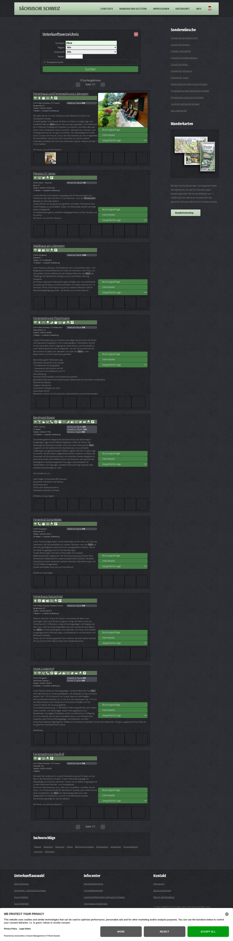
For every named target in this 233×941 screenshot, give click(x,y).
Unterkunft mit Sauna (181, 70)
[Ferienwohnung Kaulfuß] (123, 770)
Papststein (48, 846)
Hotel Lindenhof (43, 668)
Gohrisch (38, 851)
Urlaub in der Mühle (181, 51)
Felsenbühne (102, 846)
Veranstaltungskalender (95, 903)
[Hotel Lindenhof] (123, 685)
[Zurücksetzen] (136, 34)
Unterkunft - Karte (179, 77)
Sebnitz (37, 846)
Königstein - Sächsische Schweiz (30, 890)
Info (198, 8)
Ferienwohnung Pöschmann (51, 318)
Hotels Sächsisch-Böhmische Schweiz (189, 84)
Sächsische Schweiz (39, 9)
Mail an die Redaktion (164, 897)
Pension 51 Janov (44, 173)
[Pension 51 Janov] (123, 190)
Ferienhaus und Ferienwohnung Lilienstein (60, 94)
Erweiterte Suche (55, 62)
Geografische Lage (111, 140)
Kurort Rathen (21, 897)
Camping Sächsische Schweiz (185, 103)
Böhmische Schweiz (84, 846)
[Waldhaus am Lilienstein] (123, 262)
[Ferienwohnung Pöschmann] (123, 334)
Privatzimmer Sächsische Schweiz (187, 97)
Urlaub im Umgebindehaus (184, 57)
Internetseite (108, 134)
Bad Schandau (21, 883)
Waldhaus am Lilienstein (49, 246)
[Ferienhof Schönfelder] (123, 536)
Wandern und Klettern (133, 8)
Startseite (106, 8)
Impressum (158, 883)
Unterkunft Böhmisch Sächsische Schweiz (104, 897)
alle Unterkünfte (179, 110)
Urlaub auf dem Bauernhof (184, 37)
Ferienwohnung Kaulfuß (48, 754)
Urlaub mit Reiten (179, 64)
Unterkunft (183, 8)
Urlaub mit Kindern (180, 44)
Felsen (70, 846)
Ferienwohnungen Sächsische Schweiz (190, 90)
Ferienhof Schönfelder (47, 519)
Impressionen (161, 8)
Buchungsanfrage (111, 129)
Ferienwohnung (130, 846)
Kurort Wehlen (21, 903)
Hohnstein (50, 851)
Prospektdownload (93, 890)
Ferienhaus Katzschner (48, 596)
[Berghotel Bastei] (123, 434)
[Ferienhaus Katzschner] (123, 613)
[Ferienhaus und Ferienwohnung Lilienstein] (123, 110)
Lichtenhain (115, 846)
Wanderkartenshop (184, 212)
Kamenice (59, 846)
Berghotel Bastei (44, 417)
